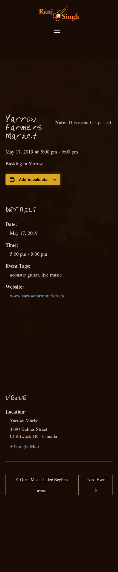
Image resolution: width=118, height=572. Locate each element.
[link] (59, 13)
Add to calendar (34, 179)
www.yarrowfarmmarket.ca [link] (37, 295)
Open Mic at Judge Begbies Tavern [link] (43, 484)
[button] (57, 31)
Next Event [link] (96, 479)
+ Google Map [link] (24, 446)
